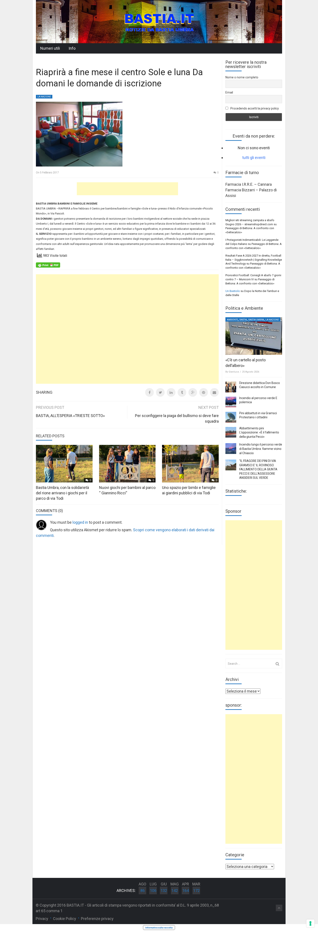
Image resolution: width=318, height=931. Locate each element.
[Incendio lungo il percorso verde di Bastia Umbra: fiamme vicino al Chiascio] (230, 448)
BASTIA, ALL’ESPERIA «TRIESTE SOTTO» (70, 415)
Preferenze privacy (97, 918)
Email (229, 92)
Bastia (243, 320)
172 (196, 890)
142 (174, 890)
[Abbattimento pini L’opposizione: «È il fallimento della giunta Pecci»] (230, 432)
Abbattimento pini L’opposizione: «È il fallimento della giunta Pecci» (259, 432)
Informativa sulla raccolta (159, 927)
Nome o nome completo (241, 77)
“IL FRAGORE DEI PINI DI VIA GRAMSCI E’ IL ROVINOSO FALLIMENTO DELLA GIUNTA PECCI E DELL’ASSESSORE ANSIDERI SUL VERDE (258, 469)
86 (142, 890)
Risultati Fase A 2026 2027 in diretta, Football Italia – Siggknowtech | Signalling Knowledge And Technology (253, 259)
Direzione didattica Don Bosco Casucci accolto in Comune (259, 385)
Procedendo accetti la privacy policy (254, 108)
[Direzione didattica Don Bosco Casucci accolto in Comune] (230, 387)
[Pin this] (203, 392)
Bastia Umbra (256, 320)
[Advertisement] (127, 188)
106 (153, 890)
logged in (80, 522)
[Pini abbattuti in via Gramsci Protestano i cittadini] (230, 417)
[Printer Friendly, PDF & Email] (48, 264)
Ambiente (232, 320)
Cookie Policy (64, 918)
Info (72, 48)
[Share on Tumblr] (182, 392)
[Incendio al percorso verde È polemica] (230, 402)
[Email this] (214, 392)
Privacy (42, 918)
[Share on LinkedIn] (171, 392)
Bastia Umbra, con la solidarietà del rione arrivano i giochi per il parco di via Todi (62, 493)
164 (185, 890)
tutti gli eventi (253, 157)
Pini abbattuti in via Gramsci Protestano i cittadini (258, 415)
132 (164, 890)
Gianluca (234, 371)
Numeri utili (50, 48)
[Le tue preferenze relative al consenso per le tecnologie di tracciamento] (310, 923)
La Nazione (44, 96)
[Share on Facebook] (149, 392)
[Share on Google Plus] (192, 392)
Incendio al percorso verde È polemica (258, 400)
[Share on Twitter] (160, 392)
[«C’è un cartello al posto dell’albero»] (253, 336)
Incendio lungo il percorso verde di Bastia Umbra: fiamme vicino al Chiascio (260, 449)
